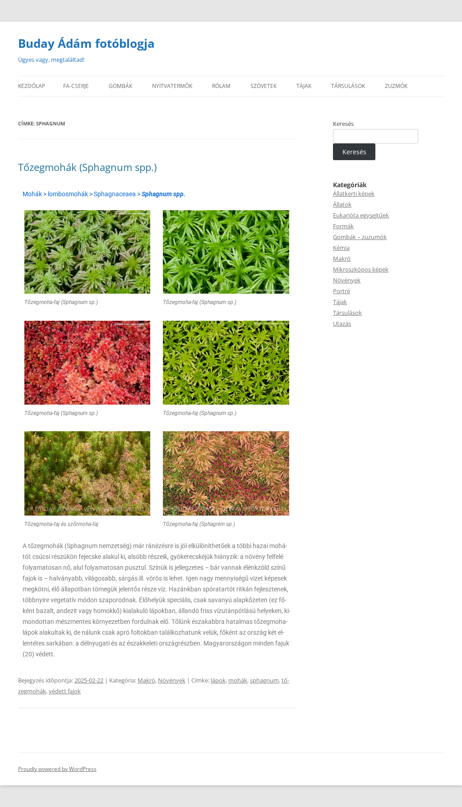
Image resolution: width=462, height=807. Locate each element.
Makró (146, 680)
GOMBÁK (120, 86)
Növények (171, 680)
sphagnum (264, 680)
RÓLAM (221, 86)
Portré (341, 291)
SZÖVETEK (263, 86)
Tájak (340, 302)
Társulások (347, 313)
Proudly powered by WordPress (57, 769)
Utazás (342, 323)
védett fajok (65, 691)
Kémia (341, 248)
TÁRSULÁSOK (348, 86)
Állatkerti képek (353, 193)
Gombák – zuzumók (360, 237)
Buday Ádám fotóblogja (86, 43)
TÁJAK (303, 86)
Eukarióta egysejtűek (361, 215)
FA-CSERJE (76, 86)
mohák (237, 680)
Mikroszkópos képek (360, 269)
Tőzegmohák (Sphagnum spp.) (87, 167)
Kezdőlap (31, 86)
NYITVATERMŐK (172, 86)
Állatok (342, 204)
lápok (218, 680)
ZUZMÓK (396, 86)
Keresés (343, 124)
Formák (343, 226)
